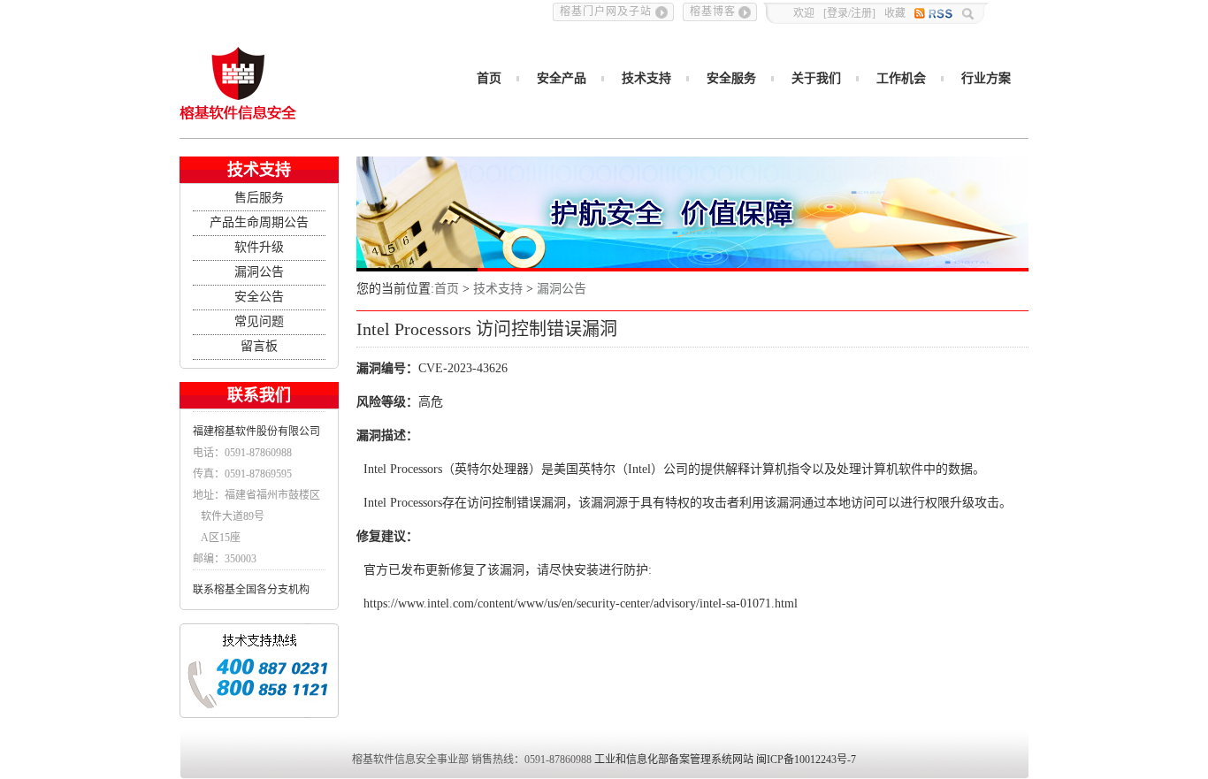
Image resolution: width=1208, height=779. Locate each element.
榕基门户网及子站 (606, 11)
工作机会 (901, 78)
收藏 (895, 13)
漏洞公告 (259, 272)
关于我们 (816, 78)
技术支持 (646, 78)
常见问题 (259, 321)
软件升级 (259, 247)
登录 (837, 13)
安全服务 (731, 78)
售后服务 (259, 197)
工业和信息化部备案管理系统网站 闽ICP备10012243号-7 (725, 759)
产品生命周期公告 (259, 222)
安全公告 (259, 296)
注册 (861, 13)
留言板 (259, 346)
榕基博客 (713, 11)
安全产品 (561, 78)
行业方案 (986, 78)
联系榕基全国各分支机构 (251, 590)
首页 (489, 78)
